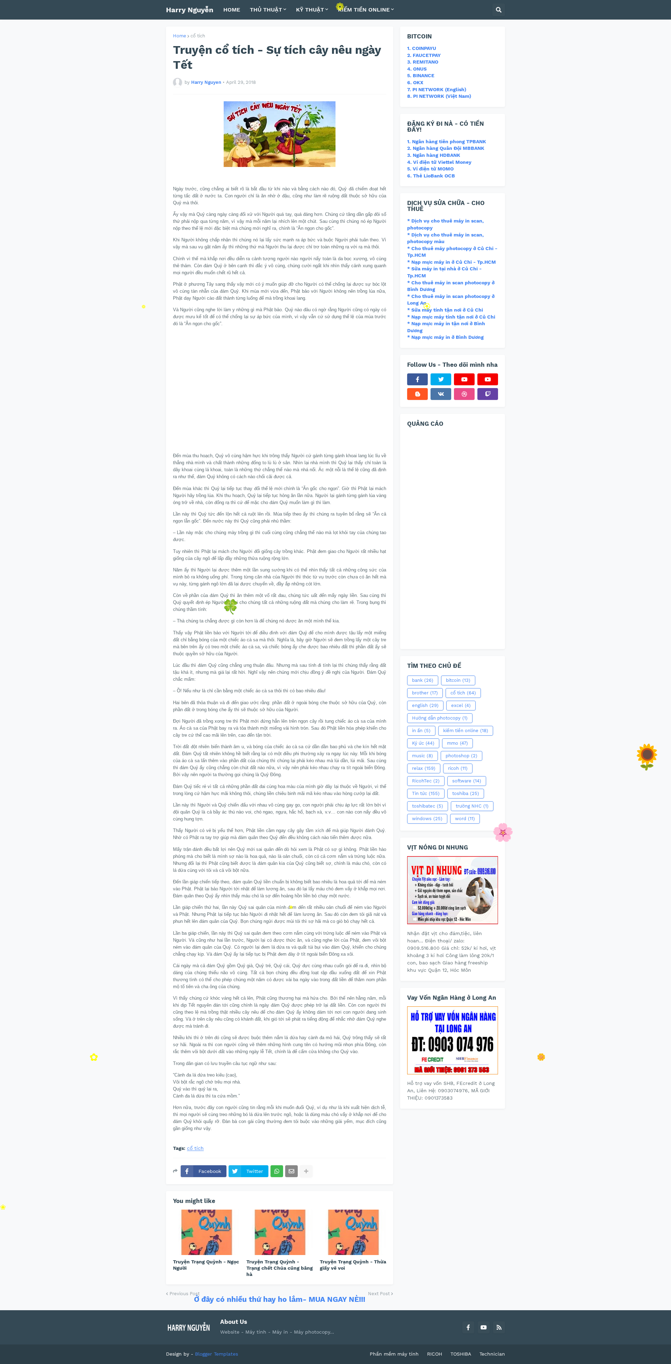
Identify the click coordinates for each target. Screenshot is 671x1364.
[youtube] (464, 379)
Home (179, 36)
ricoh (458, 768)
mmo (457, 743)
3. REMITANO (422, 62)
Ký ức (423, 743)
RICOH (434, 1354)
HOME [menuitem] (231, 9)
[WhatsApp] (276, 1171)
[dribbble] (464, 394)
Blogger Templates (216, 1354)
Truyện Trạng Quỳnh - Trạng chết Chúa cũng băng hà (279, 1268)
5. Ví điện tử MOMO (430, 169)
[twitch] (487, 394)
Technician (492, 1354)
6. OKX (415, 82)
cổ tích (197, 36)
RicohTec (426, 780)
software (466, 780)
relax (423, 768)
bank (422, 680)
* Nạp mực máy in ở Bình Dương (445, 337)
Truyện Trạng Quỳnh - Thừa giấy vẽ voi (353, 1265)
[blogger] (417, 394)
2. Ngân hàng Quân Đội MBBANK (445, 148)
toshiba (465, 793)
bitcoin (458, 680)
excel (461, 705)
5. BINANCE (420, 75)
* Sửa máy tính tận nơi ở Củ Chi (445, 310)
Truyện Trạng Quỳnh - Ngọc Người (206, 1265)
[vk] (441, 394)
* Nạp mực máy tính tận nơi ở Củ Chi (451, 317)
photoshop (461, 755)
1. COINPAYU (421, 48)
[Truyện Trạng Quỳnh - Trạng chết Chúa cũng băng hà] (279, 1232)
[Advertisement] (231, 397)
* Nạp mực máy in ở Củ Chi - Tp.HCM (451, 262)
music (422, 755)
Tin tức (426, 793)
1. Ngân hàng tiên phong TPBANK (446, 141)
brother (425, 692)
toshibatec (427, 806)
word (465, 818)
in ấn (421, 730)
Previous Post (184, 1293)
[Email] (291, 1171)
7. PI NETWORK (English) (436, 89)
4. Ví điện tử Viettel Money (439, 162)
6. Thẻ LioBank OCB (431, 175)
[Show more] (306, 1171)
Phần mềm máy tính (394, 1354)
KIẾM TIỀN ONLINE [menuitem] (364, 9)
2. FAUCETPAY (424, 55)
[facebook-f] (417, 379)
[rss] (499, 1327)
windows (427, 818)
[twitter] (441, 379)
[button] (498, 9)
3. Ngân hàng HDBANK (433, 155)
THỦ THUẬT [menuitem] (266, 9)
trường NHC (472, 806)
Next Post (379, 1293)
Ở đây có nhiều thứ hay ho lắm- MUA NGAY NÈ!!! (279, 1299)
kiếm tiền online (465, 730)
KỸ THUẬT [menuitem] (310, 9)
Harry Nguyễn (189, 9)
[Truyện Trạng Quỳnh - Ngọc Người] (206, 1232)
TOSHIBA (460, 1354)
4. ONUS (417, 69)
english (425, 705)
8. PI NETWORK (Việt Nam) (439, 96)
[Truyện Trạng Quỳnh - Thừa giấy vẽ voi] (353, 1232)
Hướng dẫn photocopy (440, 718)
